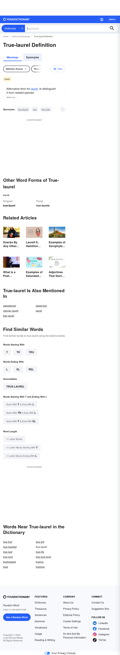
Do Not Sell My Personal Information (74, 635)
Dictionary (10, 28)
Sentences (41, 615)
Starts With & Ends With (20, 404)
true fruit (7, 542)
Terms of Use (70, 627)
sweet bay (41, 306)
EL (18, 369)
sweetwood (9, 306)
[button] (102, 19)
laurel (34, 89)
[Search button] (113, 28)
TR (18, 352)
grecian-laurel (10, 311)
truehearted (9, 562)
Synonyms (32, 57)
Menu (112, 19)
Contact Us (98, 602)
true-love (8, 557)
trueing (39, 562)
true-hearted (10, 547)
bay (35, 109)
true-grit (40, 542)
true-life (40, 552)
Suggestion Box (100, 608)
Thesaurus (41, 608)
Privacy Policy (71, 608)
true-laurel (15, 386)
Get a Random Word (17, 617)
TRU (31, 352)
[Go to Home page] (16, 19)
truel (5, 567)
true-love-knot (43, 557)
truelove (40, 567)
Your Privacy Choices (63, 653)
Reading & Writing (45, 640)
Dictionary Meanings (21, 36)
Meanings (12, 57)
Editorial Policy (71, 615)
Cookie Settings (72, 621)
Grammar (40, 621)
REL (31, 369)
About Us (68, 602)
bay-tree (46, 109)
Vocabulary (41, 627)
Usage (38, 633)
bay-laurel (23, 109)
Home (6, 36)
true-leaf (7, 552)
